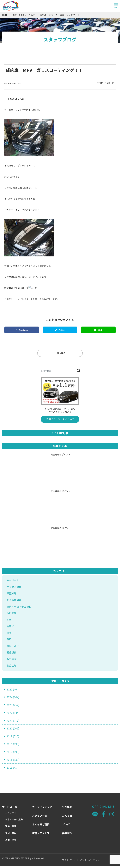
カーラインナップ (42, 807)
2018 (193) (13, 744)
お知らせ (67, 815)
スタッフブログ (19, 15)
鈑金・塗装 (10, 839)
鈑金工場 (12, 665)
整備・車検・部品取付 (19, 606)
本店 (9, 619)
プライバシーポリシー (91, 860)
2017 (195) (13, 752)
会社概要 (67, 807)
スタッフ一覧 (39, 815)
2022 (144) (13, 713)
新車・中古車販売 (14, 819)
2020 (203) (13, 728)
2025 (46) (12, 689)
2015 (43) (12, 767)
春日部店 (12, 613)
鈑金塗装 (12, 659)
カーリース (13, 580)
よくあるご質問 (41, 824)
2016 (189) (13, 759)
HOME (5, 15)
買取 (9, 639)
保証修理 (12, 593)
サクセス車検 (14, 587)
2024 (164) (13, 697)
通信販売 (12, 652)
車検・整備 (10, 826)
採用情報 (67, 833)
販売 (33, 15)
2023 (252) (13, 705)
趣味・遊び (13, 646)
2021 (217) (13, 720)
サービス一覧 (9, 807)
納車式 (10, 626)
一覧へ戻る (60, 353)
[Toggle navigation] (116, 6)
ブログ (66, 824)
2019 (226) (13, 736)
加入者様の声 (14, 600)
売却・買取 (10, 832)
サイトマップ (68, 860)
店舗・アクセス (40, 833)
